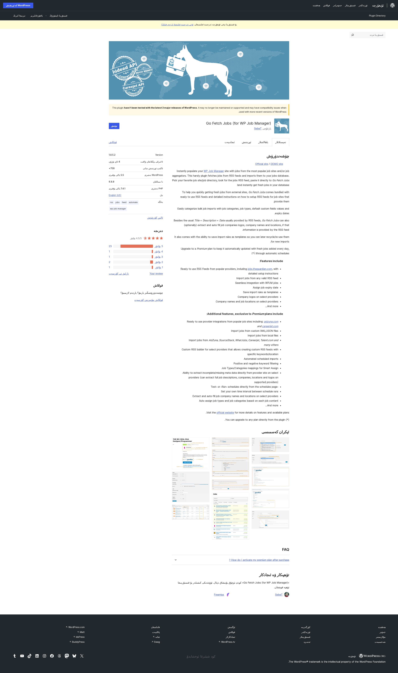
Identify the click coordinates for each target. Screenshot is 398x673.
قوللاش (113, 142)
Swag (155, 642)
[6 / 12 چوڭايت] (245, 441)
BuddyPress (77, 642)
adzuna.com (271, 321)
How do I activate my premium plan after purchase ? (259, 560)
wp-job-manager (118, 209)
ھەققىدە (382, 627)
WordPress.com (75, 627)
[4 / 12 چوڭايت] (285, 493)
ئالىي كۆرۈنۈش (155, 217)
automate (133, 202)
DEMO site (277, 163)
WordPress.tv (227, 642)
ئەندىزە (307, 642)
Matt (81, 632)
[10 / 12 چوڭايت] (205, 441)
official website (225, 412)
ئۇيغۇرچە (352, 656)
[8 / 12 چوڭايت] (245, 483)
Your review (156, 273)
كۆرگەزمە (305, 627)
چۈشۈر (114, 126)
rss (111, 202)
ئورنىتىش (246, 142)
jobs (118, 202)
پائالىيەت (156, 632)
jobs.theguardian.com (260, 268)
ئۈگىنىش (231, 627)
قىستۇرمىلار (305, 637)
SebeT (258, 128)
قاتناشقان (155, 627)
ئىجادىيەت (230, 142)
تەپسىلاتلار (280, 142)
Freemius (219, 594)
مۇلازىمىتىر (381, 637)
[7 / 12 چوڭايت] (245, 453)
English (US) (115, 195)
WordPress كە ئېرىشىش (18, 5)
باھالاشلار (263, 142)
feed (124, 202)
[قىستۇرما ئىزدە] (352, 35)
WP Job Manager (214, 171)
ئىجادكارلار (230, 637)
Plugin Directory (377, 15)
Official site (261, 163)
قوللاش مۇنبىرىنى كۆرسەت (148, 299)
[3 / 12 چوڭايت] (285, 470)
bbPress (79, 637)
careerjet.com (270, 326)
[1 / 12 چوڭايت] (285, 441)
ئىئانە (156, 637)
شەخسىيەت (380, 642)
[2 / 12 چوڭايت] (285, 458)
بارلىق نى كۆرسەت (119, 273)
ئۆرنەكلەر (305, 632)
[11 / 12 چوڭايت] (205, 475)
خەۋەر (383, 632)
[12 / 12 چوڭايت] (205, 508)
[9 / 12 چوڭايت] (245, 496)
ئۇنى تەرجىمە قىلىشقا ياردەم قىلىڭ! (177, 24)
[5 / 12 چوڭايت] (285, 514)
